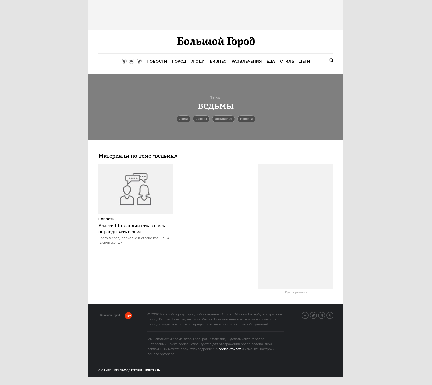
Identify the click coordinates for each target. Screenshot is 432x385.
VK (308, 315)
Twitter (316, 315)
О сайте (104, 370)
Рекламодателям (128, 370)
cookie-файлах (230, 349)
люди (184, 119)
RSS (333, 315)
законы (201, 119)
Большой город (110, 316)
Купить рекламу (296, 292)
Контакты (153, 370)
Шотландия (223, 119)
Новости (106, 219)
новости (246, 119)
